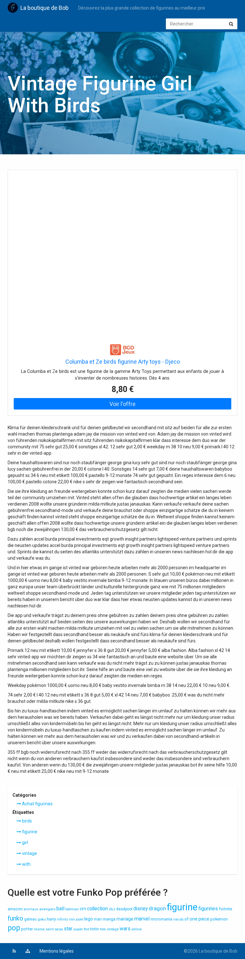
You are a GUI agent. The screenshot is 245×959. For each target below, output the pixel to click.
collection (97, 909)
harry (51, 919)
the (86, 929)
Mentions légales (57, 951)
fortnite (225, 908)
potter (27, 929)
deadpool (124, 909)
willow (136, 929)
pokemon (219, 919)
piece (203, 918)
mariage (124, 918)
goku (42, 919)
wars (125, 929)
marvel (142, 919)
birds (26, 820)
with (26, 864)
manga (109, 919)
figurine (29, 831)
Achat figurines (37, 803)
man (98, 919)
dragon (157, 908)
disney (140, 909)
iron (72, 919)
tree (103, 929)
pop (14, 928)
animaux (31, 909)
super (78, 929)
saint (50, 929)
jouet (79, 919)
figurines (208, 909)
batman (72, 909)
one (193, 918)
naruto (178, 919)
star (68, 929)
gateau (30, 919)
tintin (94, 929)
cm (83, 908)
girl (24, 842)
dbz (112, 909)
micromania (161, 919)
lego (88, 918)
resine (39, 929)
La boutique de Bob (44, 7)
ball (60, 909)
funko (15, 918)
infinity (62, 919)
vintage (29, 853)
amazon (15, 908)
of (186, 919)
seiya (59, 929)
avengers (47, 909)
